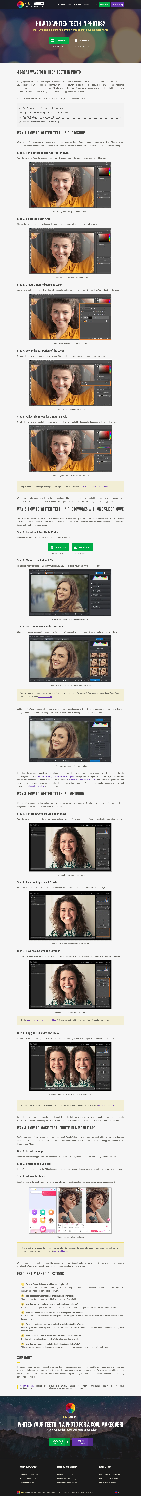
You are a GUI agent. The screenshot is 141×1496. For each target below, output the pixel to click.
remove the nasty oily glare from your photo (56, 776)
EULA (82, 1492)
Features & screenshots (29, 1474)
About (59, 1492)
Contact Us (66, 1492)
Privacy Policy (75, 1492)
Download (104, 5)
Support (87, 5)
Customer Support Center (67, 1483)
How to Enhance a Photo (108, 1478)
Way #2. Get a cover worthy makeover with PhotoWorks (45, 112)
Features (61, 5)
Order (81, 1442)
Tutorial (77, 5)
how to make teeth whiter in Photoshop (97, 486)
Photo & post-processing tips (68, 1478)
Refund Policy (89, 1492)
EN (96, 5)
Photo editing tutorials (65, 1474)
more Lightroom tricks (107, 1105)
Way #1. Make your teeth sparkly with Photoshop (43, 108)
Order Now (116, 5)
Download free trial (27, 1483)
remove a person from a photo (82, 779)
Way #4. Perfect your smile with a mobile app (41, 122)
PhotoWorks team (26, 1386)
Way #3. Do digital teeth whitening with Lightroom (43, 117)
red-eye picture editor (35, 786)
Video (69, 5)
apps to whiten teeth (61, 1251)
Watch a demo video (28, 1478)
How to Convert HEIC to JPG (110, 1474)
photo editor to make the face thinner (42, 1020)
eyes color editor (45, 696)
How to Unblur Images (107, 1483)
